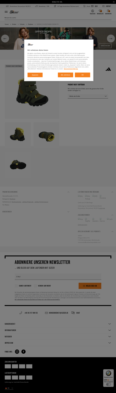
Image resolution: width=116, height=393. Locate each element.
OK (82, 75)
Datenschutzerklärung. (71, 69)
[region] (59, 60)
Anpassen (35, 75)
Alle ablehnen (65, 75)
